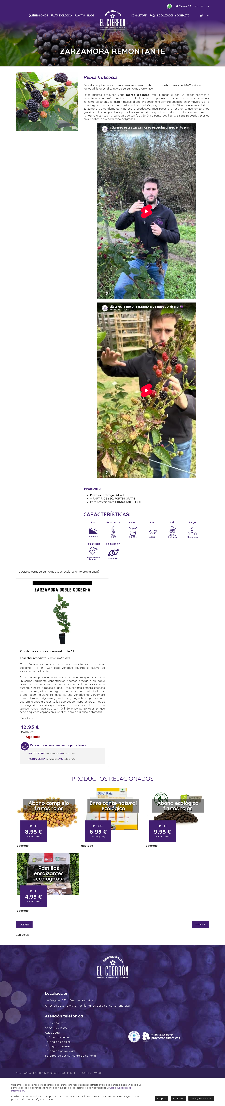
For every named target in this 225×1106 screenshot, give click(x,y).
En (208, 6)
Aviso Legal (52, 1032)
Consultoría (139, 15)
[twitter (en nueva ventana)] (36, 934)
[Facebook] (156, 6)
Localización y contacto (173, 15)
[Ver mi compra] (201, 16)
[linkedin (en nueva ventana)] (40, 934)
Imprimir (200, 924)
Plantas (79, 15)
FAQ (152, 15)
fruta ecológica (61, 15)
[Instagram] (160, 6)
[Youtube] (164, 6)
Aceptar (161, 1098)
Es (196, 6)
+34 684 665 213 (182, 6)
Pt (202, 6)
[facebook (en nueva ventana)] (32, 934)
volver (24, 924)
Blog (90, 15)
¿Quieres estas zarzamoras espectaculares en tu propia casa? (59, 571)
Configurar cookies (58, 1046)
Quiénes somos (38, 15)
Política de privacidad (60, 1051)
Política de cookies (58, 1041)
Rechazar (178, 1098)
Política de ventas (57, 1037)
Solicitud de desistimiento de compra (70, 1055)
